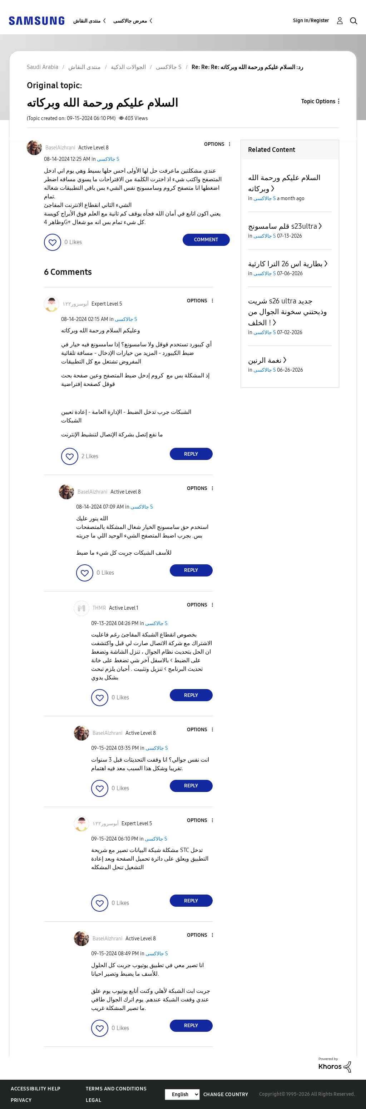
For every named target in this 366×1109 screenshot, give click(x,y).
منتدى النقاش (87, 21)
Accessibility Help (35, 1089)
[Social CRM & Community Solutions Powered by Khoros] (335, 1064)
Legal (93, 1100)
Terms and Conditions (116, 1089)
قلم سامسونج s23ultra (282, 226)
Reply (191, 454)
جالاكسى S (108, 159)
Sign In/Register (311, 21)
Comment (206, 240)
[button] (217, 144)
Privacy (21, 1100)
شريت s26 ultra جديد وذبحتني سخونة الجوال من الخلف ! (287, 312)
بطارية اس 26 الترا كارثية (285, 263)
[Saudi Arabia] (36, 20)
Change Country (225, 1094)
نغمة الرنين (265, 360)
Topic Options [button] (318, 101)
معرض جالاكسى (130, 21)
